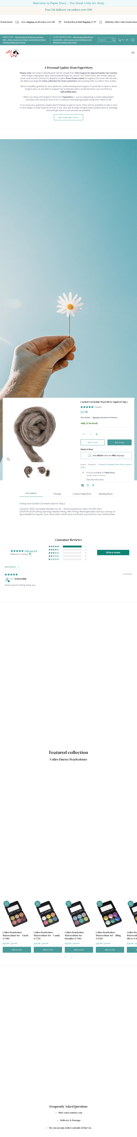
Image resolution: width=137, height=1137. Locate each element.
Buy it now (119, 442)
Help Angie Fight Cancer (68, 117)
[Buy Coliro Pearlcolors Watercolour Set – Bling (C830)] (110, 914)
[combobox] (104, 40)
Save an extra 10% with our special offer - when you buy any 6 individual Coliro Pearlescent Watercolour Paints (73, 40)
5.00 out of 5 (31, 551)
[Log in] (133, 39)
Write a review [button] (113, 552)
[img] (11, 574)
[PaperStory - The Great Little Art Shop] (13, 52)
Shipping (95, 417)
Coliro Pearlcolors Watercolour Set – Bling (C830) (108, 935)
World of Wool (87, 449)
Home (83, 464)
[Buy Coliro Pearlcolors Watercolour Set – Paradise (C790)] (79, 914)
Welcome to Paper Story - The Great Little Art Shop (68, 3)
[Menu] (132, 52)
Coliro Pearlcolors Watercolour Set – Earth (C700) (15, 935)
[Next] (65, 431)
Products (92, 464)
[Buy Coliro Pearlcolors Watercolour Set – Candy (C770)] (48, 914)
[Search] (113, 40)
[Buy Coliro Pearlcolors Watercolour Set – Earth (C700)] (17, 914)
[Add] (96, 434)
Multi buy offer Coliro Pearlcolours (109, 22)
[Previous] (7, 431)
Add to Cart (93, 442)
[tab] (31, 494)
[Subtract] (84, 434)
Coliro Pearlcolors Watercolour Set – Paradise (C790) (74, 935)
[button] (87, 407)
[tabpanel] (69, 513)
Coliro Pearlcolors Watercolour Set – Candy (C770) (47, 935)
